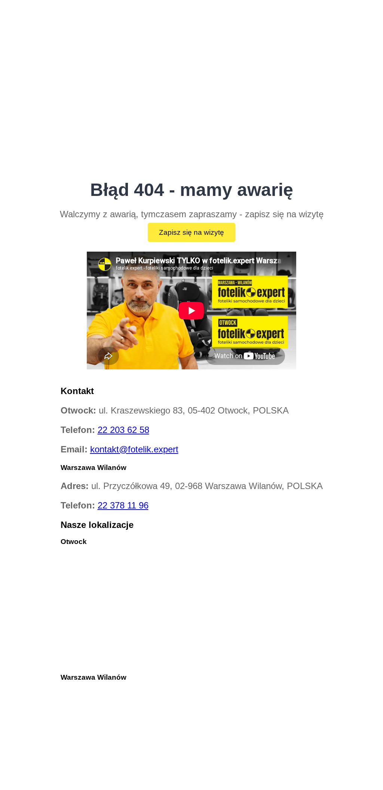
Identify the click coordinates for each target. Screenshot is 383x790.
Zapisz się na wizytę (191, 232)
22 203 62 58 (123, 430)
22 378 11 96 (123, 505)
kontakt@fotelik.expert (134, 449)
